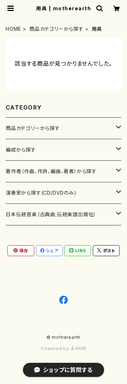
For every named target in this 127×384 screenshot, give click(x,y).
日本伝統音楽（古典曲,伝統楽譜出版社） (51, 214)
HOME (13, 29)
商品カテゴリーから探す (56, 29)
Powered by (56, 348)
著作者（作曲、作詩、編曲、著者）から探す (51, 171)
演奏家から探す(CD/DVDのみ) (41, 193)
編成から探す (21, 150)
